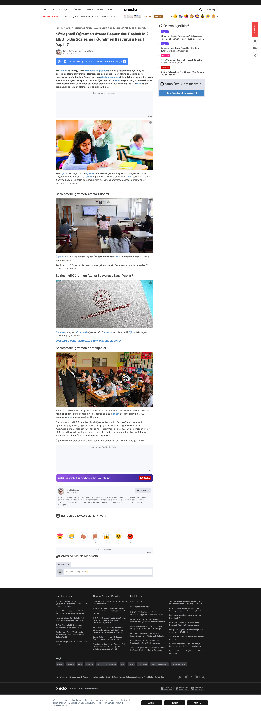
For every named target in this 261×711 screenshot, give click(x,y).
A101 (122, 664)
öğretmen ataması (110, 77)
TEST (51, 9)
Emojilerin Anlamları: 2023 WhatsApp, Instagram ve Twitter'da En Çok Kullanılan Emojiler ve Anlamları (147, 635)
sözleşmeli (91, 70)
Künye (157, 677)
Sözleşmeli (86, 176)
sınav (118, 80)
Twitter (60, 664)
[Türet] (186, 16)
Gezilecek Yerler (179, 664)
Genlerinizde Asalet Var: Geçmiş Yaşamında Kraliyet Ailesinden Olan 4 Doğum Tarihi (71, 634)
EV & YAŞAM (63, 9)
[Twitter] (191, 677)
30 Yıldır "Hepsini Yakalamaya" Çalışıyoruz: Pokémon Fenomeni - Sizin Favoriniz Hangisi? (182, 37)
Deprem (70, 664)
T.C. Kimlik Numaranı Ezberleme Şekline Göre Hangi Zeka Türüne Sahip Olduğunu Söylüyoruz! (109, 620)
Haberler (59, 28)
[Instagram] (180, 677)
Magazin (165, 56)
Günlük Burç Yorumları (106, 664)
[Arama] (200, 9)
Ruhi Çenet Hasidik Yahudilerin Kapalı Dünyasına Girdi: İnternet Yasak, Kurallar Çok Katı (109, 610)
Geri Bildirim (71, 677)
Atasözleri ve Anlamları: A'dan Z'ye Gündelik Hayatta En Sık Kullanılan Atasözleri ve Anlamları (144, 642)
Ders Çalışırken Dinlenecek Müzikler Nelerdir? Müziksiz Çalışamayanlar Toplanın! (184, 624)
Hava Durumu (136, 601)
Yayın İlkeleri (148, 677)
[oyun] (208, 16)
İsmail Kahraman (78, 51)
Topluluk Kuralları (98, 677)
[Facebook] (186, 677)
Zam (80, 664)
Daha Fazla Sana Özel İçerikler (180, 93)
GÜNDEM (77, 9)
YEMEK (100, 9)
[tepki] (60, 536)
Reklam (108, 677)
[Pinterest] (203, 677)
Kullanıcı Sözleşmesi (134, 677)
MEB (138, 83)
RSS (162, 677)
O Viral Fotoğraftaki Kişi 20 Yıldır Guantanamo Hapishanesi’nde (182, 73)
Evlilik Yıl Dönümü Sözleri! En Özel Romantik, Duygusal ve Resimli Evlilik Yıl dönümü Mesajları (146, 614)
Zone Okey (147, 16)
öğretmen (102, 70)
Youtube (89, 664)
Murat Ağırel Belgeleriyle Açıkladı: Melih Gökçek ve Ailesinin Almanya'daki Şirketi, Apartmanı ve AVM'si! (109, 646)
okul (70, 417)
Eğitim (63, 70)
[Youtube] (197, 677)
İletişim (115, 677)
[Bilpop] (197, 16)
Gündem (69, 28)
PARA (109, 9)
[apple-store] (167, 688)
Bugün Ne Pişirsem (159, 664)
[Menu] (45, 9)
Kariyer (122, 677)
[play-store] (182, 688)
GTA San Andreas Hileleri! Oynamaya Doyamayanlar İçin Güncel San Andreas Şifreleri (185, 646)
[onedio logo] (130, 9)
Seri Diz (158, 16)
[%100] (175, 16)
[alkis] (213, 16)
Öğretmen (61, 256)
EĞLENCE (89, 9)
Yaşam (164, 32)
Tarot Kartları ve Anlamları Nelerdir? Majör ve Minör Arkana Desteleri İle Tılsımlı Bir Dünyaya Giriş (186, 603)
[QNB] (181, 16)
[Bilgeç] (191, 16)
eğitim (116, 413)
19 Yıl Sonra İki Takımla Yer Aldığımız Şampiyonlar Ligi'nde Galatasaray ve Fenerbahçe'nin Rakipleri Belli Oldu (108, 629)
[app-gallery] (197, 688)
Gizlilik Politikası (83, 677)
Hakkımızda (60, 677)
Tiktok (131, 664)
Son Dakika (142, 664)
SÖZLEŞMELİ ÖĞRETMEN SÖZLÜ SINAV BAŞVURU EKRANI (87, 340)
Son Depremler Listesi (139, 607)
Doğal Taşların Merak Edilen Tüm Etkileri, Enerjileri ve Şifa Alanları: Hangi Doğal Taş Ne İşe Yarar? (147, 628)
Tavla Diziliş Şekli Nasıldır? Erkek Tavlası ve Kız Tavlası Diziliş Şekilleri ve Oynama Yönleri (147, 649)
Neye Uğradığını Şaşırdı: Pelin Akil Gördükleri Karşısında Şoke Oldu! (182, 61)
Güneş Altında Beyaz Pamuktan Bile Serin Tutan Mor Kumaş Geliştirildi (180, 49)
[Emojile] (202, 16)
